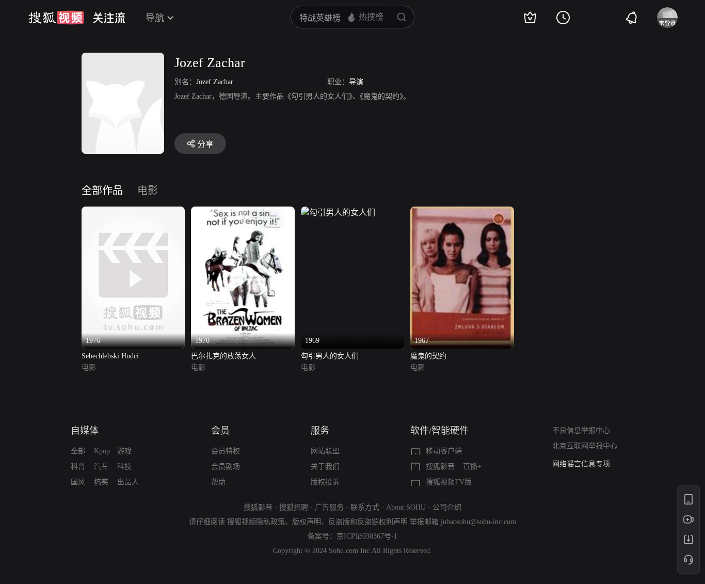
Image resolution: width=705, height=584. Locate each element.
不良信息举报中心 (581, 430)
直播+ (472, 466)
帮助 (218, 482)
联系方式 (364, 507)
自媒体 (85, 430)
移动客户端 (444, 451)
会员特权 (225, 451)
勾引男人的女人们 (330, 356)
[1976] (133, 212)
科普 (78, 466)
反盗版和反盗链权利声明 (368, 522)
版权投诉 (325, 482)
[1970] (242, 212)
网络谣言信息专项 (581, 464)
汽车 (101, 466)
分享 (205, 144)
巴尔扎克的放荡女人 (223, 356)
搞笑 (101, 482)
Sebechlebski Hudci (110, 356)
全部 (78, 451)
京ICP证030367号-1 (367, 536)
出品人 (128, 482)
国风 (78, 482)
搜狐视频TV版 (449, 482)
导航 (155, 18)
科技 (124, 466)
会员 (220, 430)
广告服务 (329, 507)
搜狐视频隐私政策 (256, 522)
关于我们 (325, 466)
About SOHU (406, 507)
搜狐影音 (440, 466)
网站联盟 (325, 451)
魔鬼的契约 (428, 356)
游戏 (124, 451)
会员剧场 (225, 466)
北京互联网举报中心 (584, 446)
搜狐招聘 (293, 507)
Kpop (102, 451)
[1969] (338, 212)
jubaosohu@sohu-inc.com (478, 522)
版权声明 (306, 522)
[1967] (462, 212)
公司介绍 (446, 507)
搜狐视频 (56, 17)
